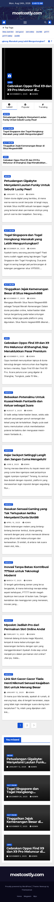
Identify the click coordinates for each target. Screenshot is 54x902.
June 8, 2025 (13, 464)
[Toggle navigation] (25, 22)
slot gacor (20, 32)
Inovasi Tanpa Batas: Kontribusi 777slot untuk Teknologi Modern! (26, 571)
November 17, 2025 (16, 298)
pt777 (46, 32)
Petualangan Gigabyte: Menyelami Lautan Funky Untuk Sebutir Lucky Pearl (24, 118)
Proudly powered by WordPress (18, 886)
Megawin (27, 896)
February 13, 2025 (16, 634)
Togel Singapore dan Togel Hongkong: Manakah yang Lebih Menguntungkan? (23, 133)
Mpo (35, 896)
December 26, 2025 (16, 249)
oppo (7, 82)
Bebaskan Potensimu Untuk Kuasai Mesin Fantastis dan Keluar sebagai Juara (24, 401)
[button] (45, 22)
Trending (43, 107)
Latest (9, 107)
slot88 (17, 36)
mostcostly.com (27, 13)
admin (32, 94)
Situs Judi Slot (7, 32)
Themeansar (27, 890)
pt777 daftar (7, 36)
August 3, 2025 (14, 411)
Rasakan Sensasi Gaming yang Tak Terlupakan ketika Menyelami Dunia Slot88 (25, 513)
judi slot (8, 392)
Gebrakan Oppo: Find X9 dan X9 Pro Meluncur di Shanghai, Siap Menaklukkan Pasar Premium (24, 163)
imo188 (39, 32)
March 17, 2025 (14, 580)
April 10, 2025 (14, 522)
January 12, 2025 (15, 692)
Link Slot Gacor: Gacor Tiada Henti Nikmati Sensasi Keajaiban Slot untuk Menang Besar (26, 683)
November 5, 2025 (16, 94)
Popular (25, 107)
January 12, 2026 (15, 194)
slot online (30, 32)
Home (19, 896)
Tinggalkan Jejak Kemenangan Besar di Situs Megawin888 (24, 822)
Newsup (43, 886)
